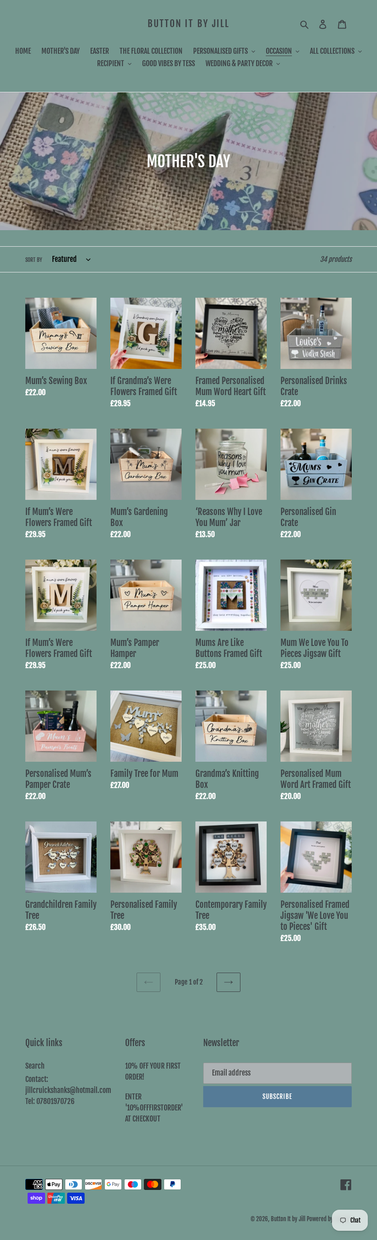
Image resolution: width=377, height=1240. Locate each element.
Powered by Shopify (329, 1219)
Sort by (33, 259)
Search (35, 1065)
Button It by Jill (189, 23)
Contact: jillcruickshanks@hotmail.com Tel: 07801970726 (68, 1090)
